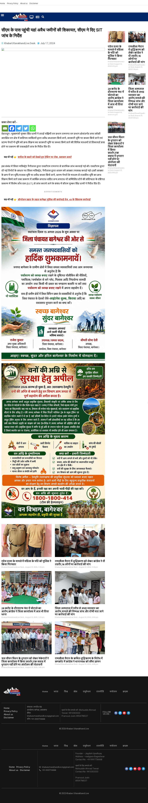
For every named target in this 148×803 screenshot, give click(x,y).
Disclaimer (33, 3)
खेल (75, 691)
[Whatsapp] (32, 128)
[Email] (5, 128)
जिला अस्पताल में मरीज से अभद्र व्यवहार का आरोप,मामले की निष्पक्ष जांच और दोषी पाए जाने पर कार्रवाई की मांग (136, 100)
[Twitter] (26, 128)
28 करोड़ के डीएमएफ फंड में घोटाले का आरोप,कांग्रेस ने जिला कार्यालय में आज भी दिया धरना (116, 98)
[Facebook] (12, 128)
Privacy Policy (12, 3)
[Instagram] (139, 768)
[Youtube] (124, 713)
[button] (2, 15)
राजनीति (100, 691)
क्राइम (125, 691)
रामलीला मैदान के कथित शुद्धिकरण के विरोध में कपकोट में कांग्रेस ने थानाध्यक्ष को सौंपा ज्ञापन (79, 660)
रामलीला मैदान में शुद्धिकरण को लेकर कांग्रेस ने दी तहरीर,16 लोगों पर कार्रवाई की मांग (136, 54)
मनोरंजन (113, 691)
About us (23, 3)
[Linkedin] (128, 713)
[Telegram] (19, 128)
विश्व (66, 691)
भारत (56, 691)
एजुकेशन (87, 691)
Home (2, 3)
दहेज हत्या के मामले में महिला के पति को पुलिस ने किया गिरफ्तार (115, 53)
